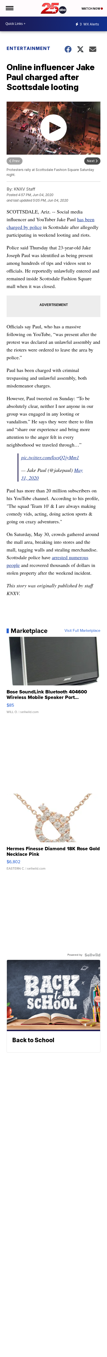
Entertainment (28, 48)
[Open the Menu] (9, 8)
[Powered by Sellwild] (92, 955)
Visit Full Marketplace (82, 631)
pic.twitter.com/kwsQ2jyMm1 (50, 457)
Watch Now (91, 8)
